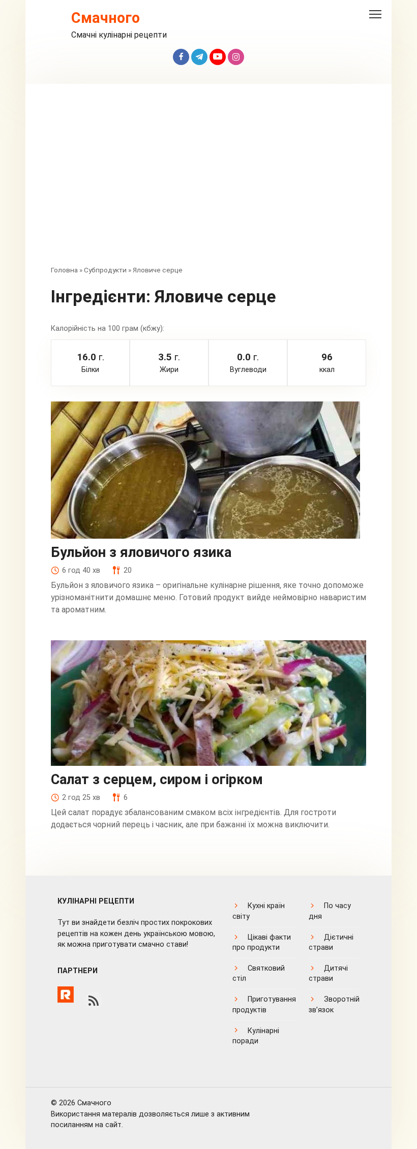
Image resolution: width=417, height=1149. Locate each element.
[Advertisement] (208, 181)
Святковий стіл (258, 973)
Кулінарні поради (255, 1036)
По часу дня (330, 911)
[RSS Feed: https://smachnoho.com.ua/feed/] (93, 1000)
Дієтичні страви (331, 942)
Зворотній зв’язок (334, 1004)
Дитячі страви (328, 973)
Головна (64, 270)
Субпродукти (105, 270)
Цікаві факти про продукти (261, 942)
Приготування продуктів (264, 1004)
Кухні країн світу (258, 911)
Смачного (105, 17)
